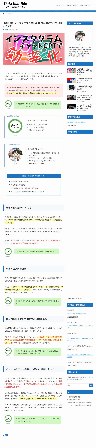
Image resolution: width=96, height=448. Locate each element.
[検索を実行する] (91, 385)
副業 (6, 29)
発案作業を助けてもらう (20, 181)
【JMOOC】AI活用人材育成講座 (76, 122)
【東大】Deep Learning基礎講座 (76, 313)
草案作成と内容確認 (18, 185)
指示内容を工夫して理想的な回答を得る (25, 188)
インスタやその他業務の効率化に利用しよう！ (27, 191)
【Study (69, 326)
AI (72, 326)
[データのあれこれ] (15, 5)
